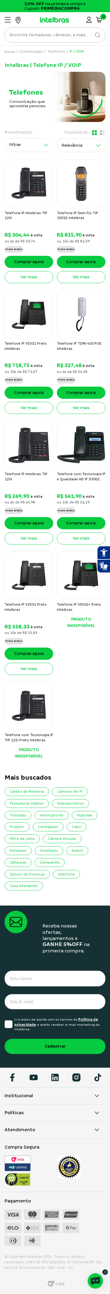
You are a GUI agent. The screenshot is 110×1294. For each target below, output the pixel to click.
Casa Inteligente (24, 886)
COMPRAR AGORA (29, 262)
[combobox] (55, 36)
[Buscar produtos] (97, 35)
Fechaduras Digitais (27, 803)
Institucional (19, 1095)
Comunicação (31, 51)
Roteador (18, 850)
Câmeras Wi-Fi (69, 791)
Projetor (17, 827)
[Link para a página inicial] (10, 52)
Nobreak (84, 815)
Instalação (49, 850)
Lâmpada (18, 862)
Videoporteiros (70, 803)
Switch (77, 850)
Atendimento (20, 1129)
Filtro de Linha (22, 838)
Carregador (48, 827)
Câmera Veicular (62, 838)
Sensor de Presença (27, 874)
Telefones (56, 51)
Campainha (50, 862)
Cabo (76, 827)
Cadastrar (55, 1046)
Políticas (14, 1112)
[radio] (94, 132)
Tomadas (18, 815)
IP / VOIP (76, 51)
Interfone (66, 874)
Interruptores (52, 815)
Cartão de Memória (27, 791)
